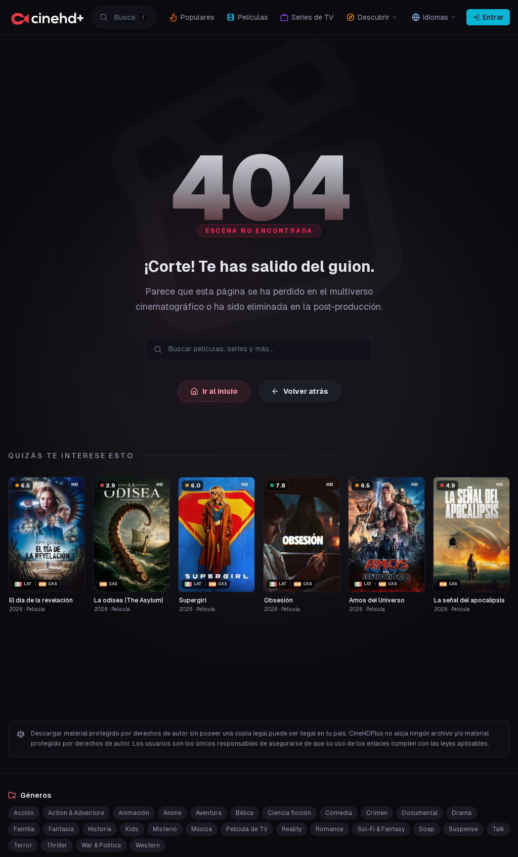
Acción (24, 813)
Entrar (493, 17)
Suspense (463, 829)
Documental (420, 813)
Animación (133, 813)
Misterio (165, 829)
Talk (498, 829)
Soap (427, 829)
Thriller (57, 845)
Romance (329, 829)
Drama (461, 813)
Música (201, 829)
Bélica (244, 813)
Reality (291, 829)
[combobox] (124, 17)
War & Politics (101, 845)
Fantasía (61, 829)
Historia (99, 829)
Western (148, 845)
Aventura (209, 813)
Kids (132, 829)
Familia (24, 829)
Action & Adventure (76, 813)
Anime (172, 813)
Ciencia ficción (289, 813)
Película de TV (247, 829)
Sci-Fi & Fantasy (381, 829)
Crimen (376, 813)
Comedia (338, 813)
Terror (23, 845)
